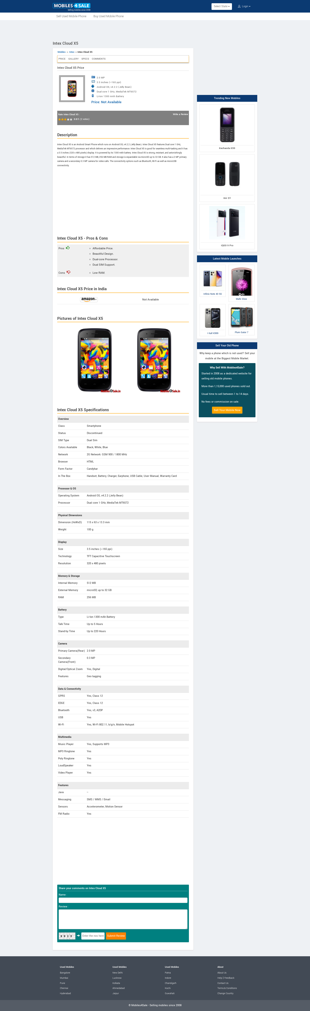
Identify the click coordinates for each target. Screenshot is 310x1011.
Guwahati (170, 993)
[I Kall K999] (213, 305)
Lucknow (117, 978)
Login (245, 6)
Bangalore (65, 972)
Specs (85, 58)
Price (61, 58)
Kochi (168, 988)
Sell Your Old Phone (227, 345)
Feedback (229, 978)
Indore (168, 978)
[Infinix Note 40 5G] (213, 265)
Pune (62, 983)
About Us (221, 972)
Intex (71, 52)
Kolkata (116, 983)
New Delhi (117, 972)
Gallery (73, 58)
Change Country (225, 993)
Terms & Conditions (227, 988)
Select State (221, 6)
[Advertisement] (155, 30)
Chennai (64, 988)
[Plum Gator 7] (241, 305)
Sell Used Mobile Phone (71, 16)
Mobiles (62, 52)
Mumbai (64, 978)
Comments (98, 58)
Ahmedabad (118, 988)
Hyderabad (65, 993)
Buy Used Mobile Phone (108, 16)
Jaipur (115, 993)
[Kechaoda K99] (227, 105)
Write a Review (180, 114)
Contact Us (222, 983)
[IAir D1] (227, 155)
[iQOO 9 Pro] (227, 205)
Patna (168, 972)
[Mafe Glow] (241, 265)
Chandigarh (170, 983)
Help (219, 978)
